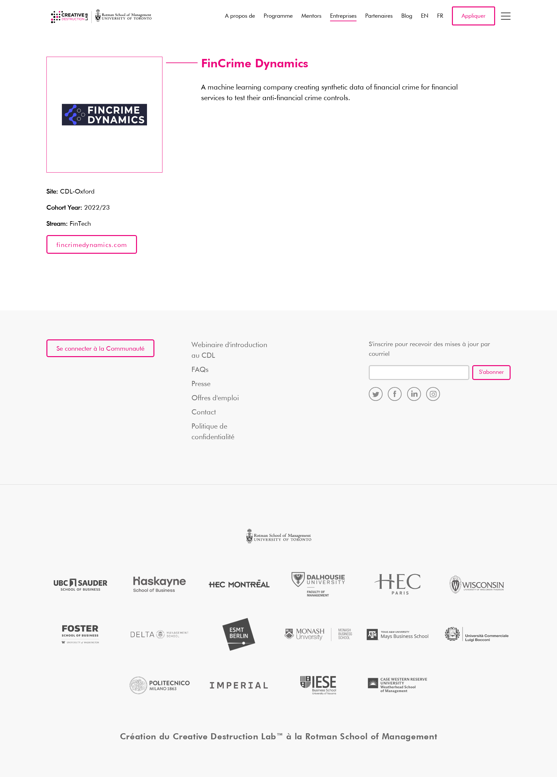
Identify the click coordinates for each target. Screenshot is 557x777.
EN (424, 16)
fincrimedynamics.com (91, 245)
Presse (200, 384)
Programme (278, 16)
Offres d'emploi (215, 398)
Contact (203, 412)
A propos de (240, 16)
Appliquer (473, 16)
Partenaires (379, 16)
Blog (406, 16)
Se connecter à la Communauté (100, 349)
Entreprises (343, 16)
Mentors (311, 16)
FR (440, 16)
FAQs (200, 370)
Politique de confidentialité (212, 432)
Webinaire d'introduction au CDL (229, 350)
